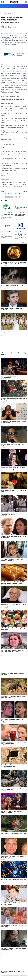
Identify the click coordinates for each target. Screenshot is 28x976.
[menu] (2, 2)
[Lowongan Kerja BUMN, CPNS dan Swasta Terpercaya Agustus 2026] (14, 2)
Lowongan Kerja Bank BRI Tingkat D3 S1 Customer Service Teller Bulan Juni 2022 (20, 234)
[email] (19, 197)
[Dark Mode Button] (26, 2)
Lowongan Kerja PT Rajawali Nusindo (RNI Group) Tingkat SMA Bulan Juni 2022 (20, 215)
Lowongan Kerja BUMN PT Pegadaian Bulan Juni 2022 (7, 214)
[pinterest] (16, 197)
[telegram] (13, 197)
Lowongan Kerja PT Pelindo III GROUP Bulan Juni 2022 (7, 233)
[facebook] (5, 197)
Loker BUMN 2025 (15, 35)
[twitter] (7, 197)
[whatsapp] (10, 197)
